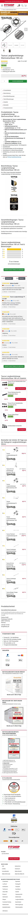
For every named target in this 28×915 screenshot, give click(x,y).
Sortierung (8, 278)
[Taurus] (6, 18)
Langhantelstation (19, 899)
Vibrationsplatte (19, 907)
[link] (7, 655)
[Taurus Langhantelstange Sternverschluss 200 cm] (16, 480)
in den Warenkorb (17, 81)
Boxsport (5, 894)
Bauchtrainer (18, 902)
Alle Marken (5, 911)
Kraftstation (5, 886)
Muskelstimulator (6, 907)
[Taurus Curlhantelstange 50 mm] (16, 497)
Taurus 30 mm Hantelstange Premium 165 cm (10, 470)
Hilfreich (5, 291)
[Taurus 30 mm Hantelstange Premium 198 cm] (16, 559)
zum (5, 853)
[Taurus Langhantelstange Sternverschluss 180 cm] (16, 513)
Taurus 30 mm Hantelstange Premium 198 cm (10, 565)
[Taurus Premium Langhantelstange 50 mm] (16, 530)
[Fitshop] (9, 5)
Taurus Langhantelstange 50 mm (11, 455)
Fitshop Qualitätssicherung (14, 157)
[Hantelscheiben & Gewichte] (4, 425)
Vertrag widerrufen (14, 858)
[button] (4, 45)
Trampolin (17, 886)
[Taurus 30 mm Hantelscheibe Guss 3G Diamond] (4, 383)
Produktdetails (7, 90)
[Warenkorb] (26, 5)
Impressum (17, 868)
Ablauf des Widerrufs (19, 874)
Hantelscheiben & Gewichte (15, 425)
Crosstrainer (5, 881)
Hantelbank (18, 889)
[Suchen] (22, 5)
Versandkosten (5, 871)
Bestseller (6, 105)
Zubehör (6, 102)
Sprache (21, 278)
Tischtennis (5, 889)
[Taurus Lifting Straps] (4, 416)
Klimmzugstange (19, 904)
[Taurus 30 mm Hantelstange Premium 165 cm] (16, 465)
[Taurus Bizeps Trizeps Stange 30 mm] (16, 588)
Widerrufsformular (6, 874)
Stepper (4, 899)
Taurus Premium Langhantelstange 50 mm (11, 535)
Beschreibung (7, 93)
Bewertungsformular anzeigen (14, 269)
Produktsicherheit (8, 108)
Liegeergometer (18, 894)
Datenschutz (18, 866)
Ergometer (17, 881)
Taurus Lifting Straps (13, 414)
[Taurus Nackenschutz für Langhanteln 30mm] (4, 394)
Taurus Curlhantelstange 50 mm (11, 503)
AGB (3, 866)
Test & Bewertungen (9, 99)
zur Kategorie (21, 429)
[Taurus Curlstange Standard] (16, 574)
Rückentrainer (6, 904)
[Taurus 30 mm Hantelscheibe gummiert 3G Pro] (4, 405)
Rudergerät (17, 884)
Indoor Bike (5, 891)
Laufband (5, 884)
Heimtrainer (5, 897)
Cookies (4, 868)
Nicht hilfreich (12, 291)
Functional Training (7, 902)
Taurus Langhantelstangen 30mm (9, 9)
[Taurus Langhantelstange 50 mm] (16, 449)
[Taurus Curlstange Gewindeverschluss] (16, 545)
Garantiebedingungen (9, 96)
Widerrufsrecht (18, 871)
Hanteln (17, 891)
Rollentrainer (18, 897)
